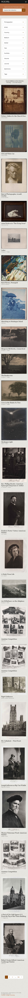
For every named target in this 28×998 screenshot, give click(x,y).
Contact (3, 995)
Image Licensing (10, 995)
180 (18, 977)
